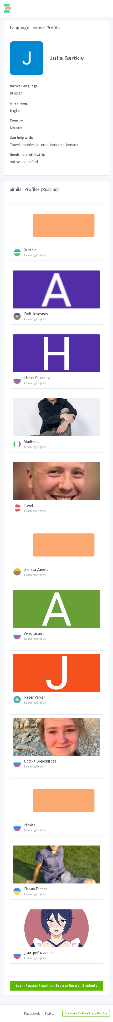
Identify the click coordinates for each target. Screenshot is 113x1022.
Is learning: (19, 103)
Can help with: (21, 137)
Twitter (50, 1013)
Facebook (32, 1013)
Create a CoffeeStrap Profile (86, 1013)
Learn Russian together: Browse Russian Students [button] (56, 985)
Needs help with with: (27, 154)
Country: (17, 120)
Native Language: (24, 86)
